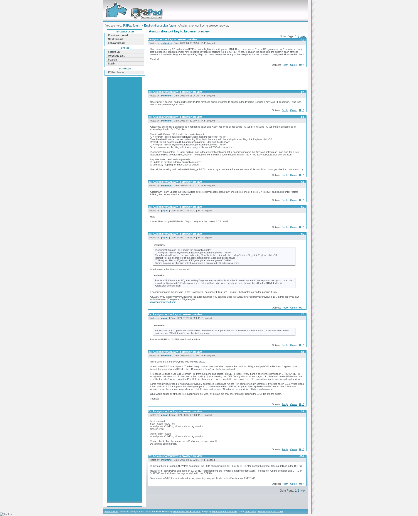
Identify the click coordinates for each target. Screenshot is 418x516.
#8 (302, 352)
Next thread (115, 39)
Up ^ (301, 65)
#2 (302, 92)
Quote (293, 65)
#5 (302, 207)
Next (303, 36)
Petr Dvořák (250, 511)
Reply (285, 65)
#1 (302, 39)
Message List (116, 55)
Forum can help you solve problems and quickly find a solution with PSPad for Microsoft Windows (133, 5)
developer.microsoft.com (163, 302)
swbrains (166, 43)
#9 (302, 411)
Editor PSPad (111, 511)
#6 (302, 234)
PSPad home (116, 72)
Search (112, 59)
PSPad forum (131, 25)
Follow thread (116, 43)
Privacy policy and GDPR (270, 511)
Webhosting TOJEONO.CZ (186, 511)
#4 (302, 182)
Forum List (114, 52)
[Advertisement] (227, 80)
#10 (301, 456)
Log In (111, 63)
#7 (302, 314)
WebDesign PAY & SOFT (224, 511)
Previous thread (118, 35)
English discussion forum (160, 25)
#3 (302, 117)
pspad (164, 210)
